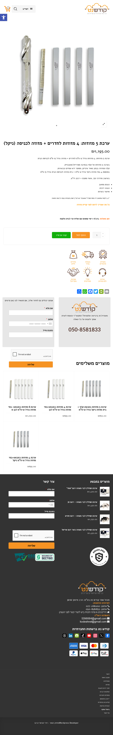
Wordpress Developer (69, 723)
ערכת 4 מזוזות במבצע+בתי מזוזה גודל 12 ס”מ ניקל (22, 459)
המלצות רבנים (105, 692)
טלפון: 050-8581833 (97, 609)
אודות (108, 685)
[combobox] (49, 323)
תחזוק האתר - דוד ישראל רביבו (46, 723)
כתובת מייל (48, 330)
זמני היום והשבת (104, 688)
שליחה (30, 364)
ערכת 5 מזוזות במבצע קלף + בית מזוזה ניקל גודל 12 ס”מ (92, 408)
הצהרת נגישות (105, 706)
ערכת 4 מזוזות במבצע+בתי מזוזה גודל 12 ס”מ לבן (57, 408)
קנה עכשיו (61, 235)
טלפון (49, 319)
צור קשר (107, 713)
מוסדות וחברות (104, 695)
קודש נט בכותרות (104, 702)
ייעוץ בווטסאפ (105, 699)
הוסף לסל (81, 235)
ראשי (108, 674)
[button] (3, 17)
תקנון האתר (106, 677)
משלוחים (107, 681)
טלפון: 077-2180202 (97, 606)
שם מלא (48, 308)
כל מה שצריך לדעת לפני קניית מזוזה (93, 204)
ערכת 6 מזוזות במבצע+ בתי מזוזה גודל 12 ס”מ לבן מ (22, 408)
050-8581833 (84, 329)
